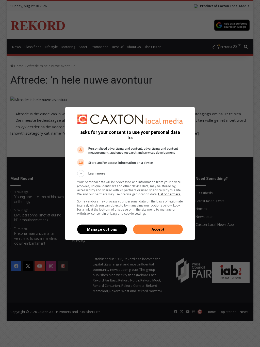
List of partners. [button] (169, 194)
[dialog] (130, 173)
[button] (130, 173)
